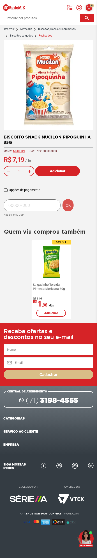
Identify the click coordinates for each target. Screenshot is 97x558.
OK (68, 205)
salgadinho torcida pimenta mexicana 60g (49, 287)
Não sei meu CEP (14, 214)
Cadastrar (48, 374)
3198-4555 (52, 400)
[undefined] (48, 85)
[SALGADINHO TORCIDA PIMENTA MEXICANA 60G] (51, 262)
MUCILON (19, 151)
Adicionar (57, 171)
